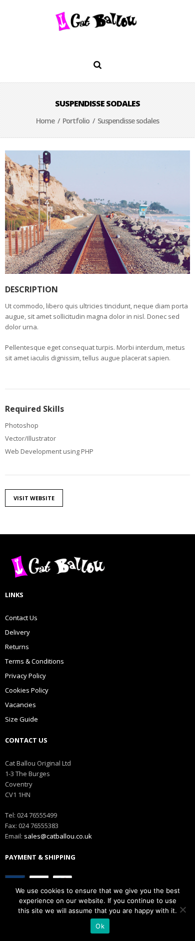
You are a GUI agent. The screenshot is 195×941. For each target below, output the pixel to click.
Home (45, 120)
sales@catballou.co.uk (58, 836)
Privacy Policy (25, 675)
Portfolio (76, 120)
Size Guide (21, 719)
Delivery (17, 632)
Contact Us (21, 617)
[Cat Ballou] (97, 20)
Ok (100, 926)
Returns (17, 646)
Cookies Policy (26, 690)
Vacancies (20, 704)
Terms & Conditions (34, 661)
